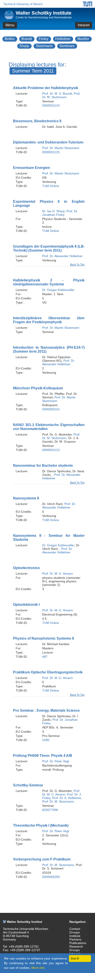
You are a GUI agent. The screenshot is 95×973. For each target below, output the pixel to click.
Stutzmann (44, 46)
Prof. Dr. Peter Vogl (55, 761)
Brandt (26, 39)
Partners (75, 939)
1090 (45, 740)
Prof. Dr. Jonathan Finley (60, 212)
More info (38, 967)
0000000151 (51, 409)
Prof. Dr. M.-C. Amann (57, 573)
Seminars (66, 46)
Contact (74, 929)
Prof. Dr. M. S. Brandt (57, 93)
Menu (10, 25)
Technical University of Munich (23, 4)
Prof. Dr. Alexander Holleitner (62, 256)
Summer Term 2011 (33, 71)
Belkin (10, 39)
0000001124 (51, 105)
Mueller (83, 39)
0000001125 (51, 152)
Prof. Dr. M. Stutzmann (61, 95)
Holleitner (62, 39)
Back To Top (77, 264)
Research (76, 946)
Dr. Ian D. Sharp (53, 211)
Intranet (83, 25)
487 (45, 656)
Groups (74, 932)
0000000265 (51, 877)
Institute (74, 936)
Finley (43, 39)
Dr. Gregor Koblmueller (58, 290)
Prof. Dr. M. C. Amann (61, 792)
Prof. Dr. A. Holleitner (66, 798)
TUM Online (50, 186)
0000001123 (51, 450)
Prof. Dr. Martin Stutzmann (60, 148)
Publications (77, 943)
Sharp (24, 46)
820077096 (50, 810)
